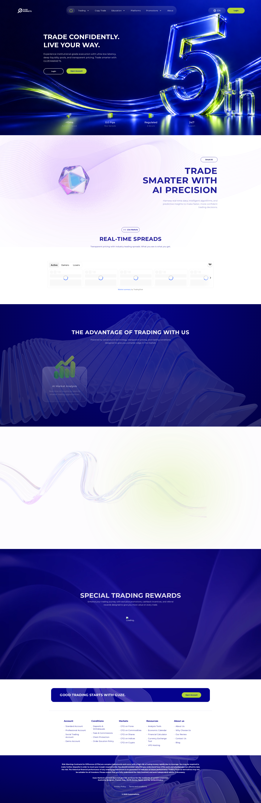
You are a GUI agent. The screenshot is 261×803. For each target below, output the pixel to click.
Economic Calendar (157, 730)
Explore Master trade (49, 504)
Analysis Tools (154, 726)
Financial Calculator (157, 734)
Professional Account (76, 730)
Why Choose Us (183, 730)
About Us (180, 726)
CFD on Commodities (131, 730)
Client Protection (101, 737)
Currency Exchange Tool (157, 739)
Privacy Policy (120, 786)
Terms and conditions (138, 786)
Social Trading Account (72, 735)
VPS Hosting (154, 745)
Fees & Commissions (103, 733)
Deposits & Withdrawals (99, 727)
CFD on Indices (128, 738)
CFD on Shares (128, 734)
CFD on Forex (127, 726)
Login (236, 11)
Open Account (76, 71)
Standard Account (74, 726)
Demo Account (73, 741)
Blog (178, 742)
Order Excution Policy (103, 741)
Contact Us (181, 738)
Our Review (181, 734)
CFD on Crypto (128, 742)
